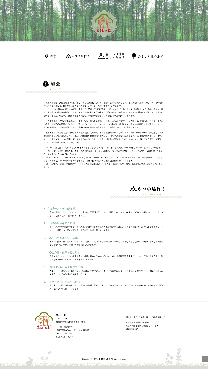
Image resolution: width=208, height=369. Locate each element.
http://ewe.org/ (132, 329)
